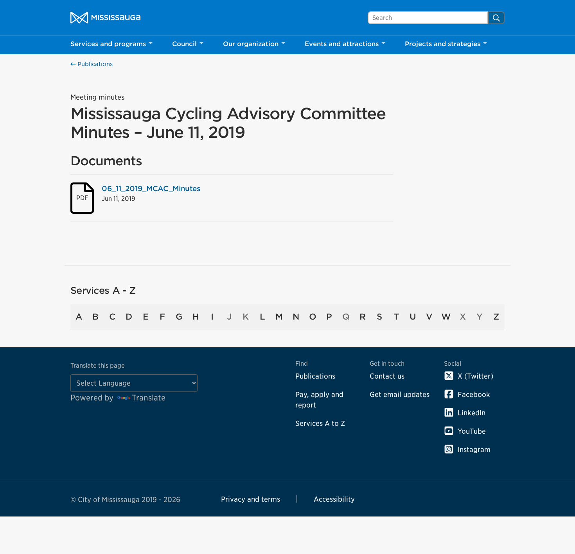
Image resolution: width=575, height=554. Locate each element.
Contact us (387, 376)
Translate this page (97, 365)
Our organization (251, 44)
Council (184, 44)
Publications (94, 64)
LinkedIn (471, 413)
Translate (148, 397)
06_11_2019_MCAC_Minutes (151, 188)
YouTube (472, 431)
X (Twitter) (475, 376)
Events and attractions (342, 44)
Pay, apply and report (319, 399)
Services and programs (108, 44)
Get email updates (399, 394)
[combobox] (428, 17)
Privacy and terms (250, 499)
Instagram (474, 449)
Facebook (474, 394)
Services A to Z (320, 423)
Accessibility (334, 499)
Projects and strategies (442, 44)
